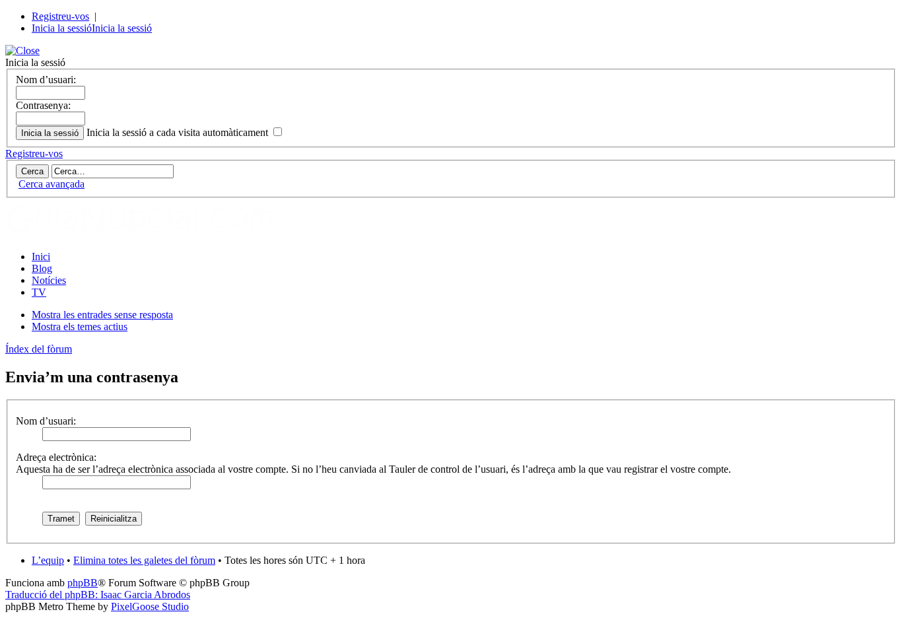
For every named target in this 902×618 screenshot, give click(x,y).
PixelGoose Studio (150, 606)
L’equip (48, 560)
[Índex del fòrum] (153, 234)
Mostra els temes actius (79, 326)
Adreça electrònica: (56, 457)
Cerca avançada (51, 183)
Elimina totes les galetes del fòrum (144, 560)
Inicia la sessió (62, 28)
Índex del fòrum (38, 349)
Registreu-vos (60, 16)
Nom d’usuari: (46, 79)
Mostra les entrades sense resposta (102, 314)
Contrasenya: (43, 105)
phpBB (82, 582)
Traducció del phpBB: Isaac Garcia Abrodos (97, 594)
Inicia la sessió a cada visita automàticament (179, 132)
